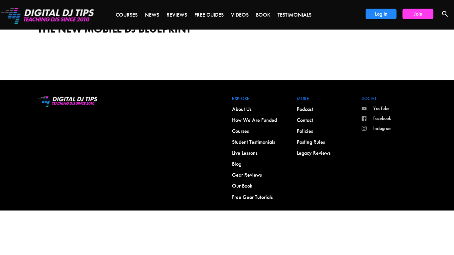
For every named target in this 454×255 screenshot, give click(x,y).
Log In (381, 13)
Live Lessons (245, 152)
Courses (127, 14)
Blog (236, 163)
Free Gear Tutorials (252, 197)
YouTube (381, 108)
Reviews (177, 14)
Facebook (382, 118)
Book (263, 14)
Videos (240, 14)
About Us (242, 109)
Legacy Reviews (314, 152)
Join (418, 13)
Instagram (382, 128)
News (152, 14)
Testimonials (294, 14)
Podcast (305, 109)
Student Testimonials (253, 141)
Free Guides (209, 14)
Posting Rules (311, 141)
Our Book (242, 185)
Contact (305, 120)
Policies (305, 131)
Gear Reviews (247, 174)
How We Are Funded (254, 120)
